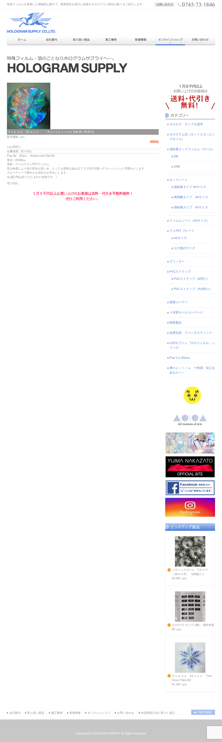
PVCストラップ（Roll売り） (193, 289)
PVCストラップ (180, 271)
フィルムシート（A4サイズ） (190, 220)
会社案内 (14, 712)
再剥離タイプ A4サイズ (191, 197)
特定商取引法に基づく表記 (158, 712)
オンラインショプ (99, 712)
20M (177, 166)
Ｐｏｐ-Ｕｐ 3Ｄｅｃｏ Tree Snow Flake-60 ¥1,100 (192, 680)
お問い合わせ (125, 712)
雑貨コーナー (179, 302)
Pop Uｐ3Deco (180, 357)
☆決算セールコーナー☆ (186, 312)
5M (176, 156)
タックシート (179, 179)
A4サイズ (180, 238)
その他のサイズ (184, 248)
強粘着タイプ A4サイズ (190, 187)
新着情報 (75, 712)
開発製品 (176, 322)
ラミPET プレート (182, 230)
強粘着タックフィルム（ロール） (192, 149)
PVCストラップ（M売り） (192, 278)
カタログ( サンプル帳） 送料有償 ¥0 (193, 627)
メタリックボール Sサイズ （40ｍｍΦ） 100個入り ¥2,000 (191, 574)
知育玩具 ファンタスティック (191, 332)
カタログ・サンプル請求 (186, 124)
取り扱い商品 (35, 712)
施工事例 (56, 712)
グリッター (177, 261)
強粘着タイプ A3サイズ (191, 207)
